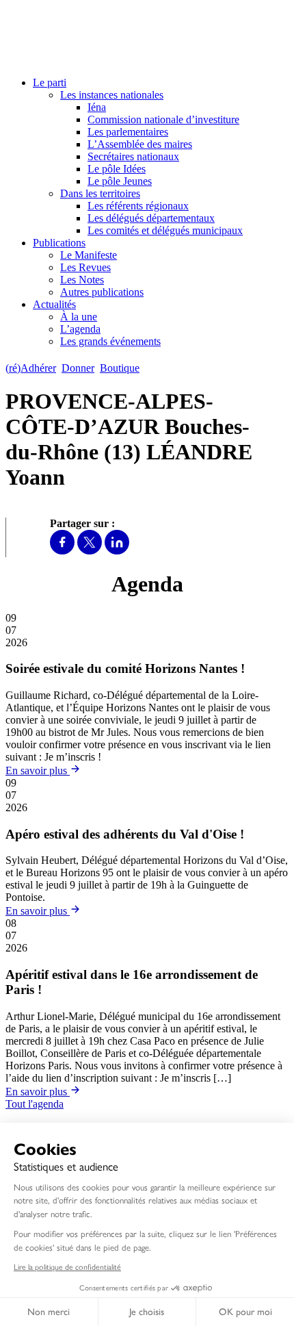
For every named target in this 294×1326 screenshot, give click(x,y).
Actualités (54, 304)
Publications (59, 242)
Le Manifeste (88, 255)
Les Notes (82, 279)
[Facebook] (62, 551)
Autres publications (102, 292)
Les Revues (85, 267)
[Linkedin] (117, 551)
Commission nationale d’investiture (163, 119)
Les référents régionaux (138, 206)
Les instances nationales (111, 95)
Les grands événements (110, 341)
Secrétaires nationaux (133, 156)
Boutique (119, 368)
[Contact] (151, 368)
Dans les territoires (100, 193)
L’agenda (80, 329)
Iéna (97, 107)
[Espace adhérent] (169, 368)
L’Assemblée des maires (140, 144)
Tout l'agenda (34, 1104)
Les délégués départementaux (151, 218)
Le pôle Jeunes (120, 181)
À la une (78, 316)
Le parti (49, 82)
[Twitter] (89, 551)
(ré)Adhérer (30, 368)
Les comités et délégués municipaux (165, 230)
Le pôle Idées (117, 169)
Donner (78, 368)
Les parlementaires (128, 132)
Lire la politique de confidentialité (67, 1267)
